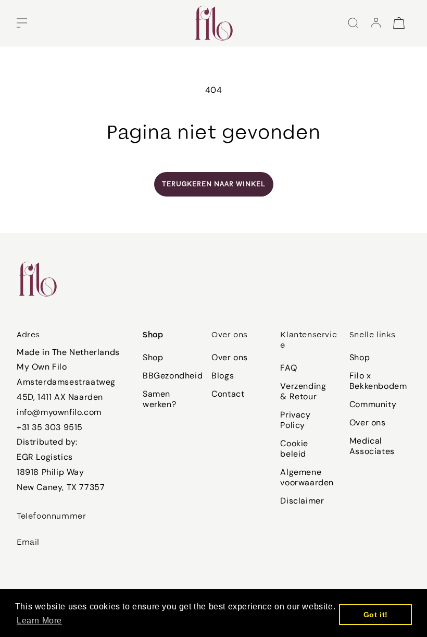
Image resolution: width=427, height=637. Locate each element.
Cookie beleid (294, 448)
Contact (227, 393)
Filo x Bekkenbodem (378, 380)
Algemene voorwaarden (307, 477)
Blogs (222, 375)
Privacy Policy (295, 420)
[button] (21, 23)
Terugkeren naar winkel (214, 184)
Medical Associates (372, 446)
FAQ (288, 368)
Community (372, 404)
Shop (153, 357)
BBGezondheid (173, 375)
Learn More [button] (39, 620)
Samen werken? (159, 399)
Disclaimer (302, 500)
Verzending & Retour (303, 391)
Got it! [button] (375, 614)
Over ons (229, 357)
